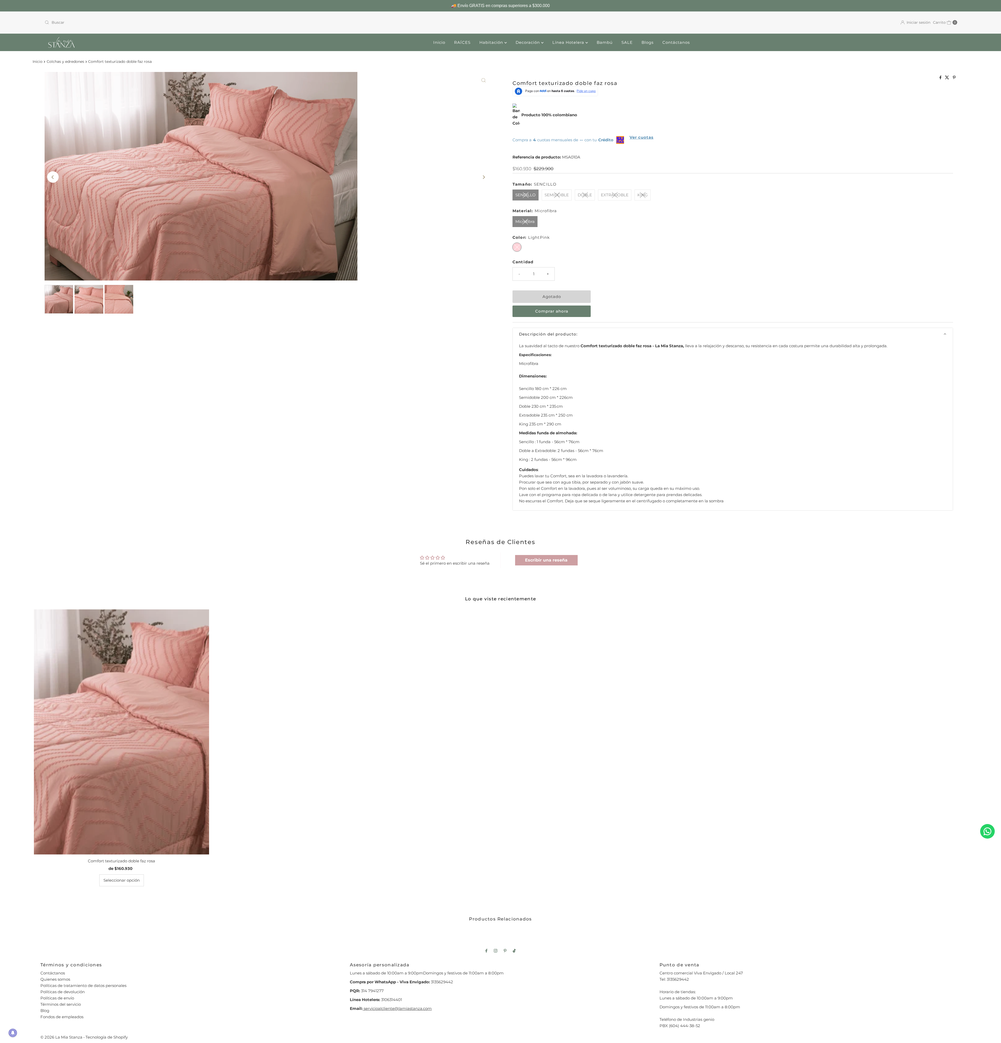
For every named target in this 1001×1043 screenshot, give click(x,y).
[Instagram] (495, 951)
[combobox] (270, 22)
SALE (627, 42)
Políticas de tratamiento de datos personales (83, 985)
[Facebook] (486, 951)
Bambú (605, 42)
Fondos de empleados (61, 1016)
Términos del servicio (60, 1004)
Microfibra (525, 221)
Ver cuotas (642, 137)
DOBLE (585, 194)
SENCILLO (525, 194)
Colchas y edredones (65, 61)
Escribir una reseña (546, 560)
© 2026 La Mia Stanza (61, 1037)
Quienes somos (55, 979)
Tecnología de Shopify (107, 1037)
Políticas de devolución (62, 991)
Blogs (648, 42)
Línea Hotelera (568, 42)
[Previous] (53, 177)
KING (642, 194)
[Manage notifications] (13, 1033)
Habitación (491, 42)
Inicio (439, 42)
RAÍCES (462, 42)
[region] (500, 5)
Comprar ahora (551, 311)
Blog (44, 1010)
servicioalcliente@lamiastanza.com (397, 1008)
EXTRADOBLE (614, 194)
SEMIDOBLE (557, 194)
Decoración (528, 42)
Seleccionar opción (121, 880)
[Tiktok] (514, 951)
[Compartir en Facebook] (941, 77)
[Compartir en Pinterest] (954, 77)
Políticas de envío (57, 998)
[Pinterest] (505, 951)
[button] (733, 334)
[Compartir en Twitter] (947, 77)
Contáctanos (676, 42)
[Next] (483, 177)
